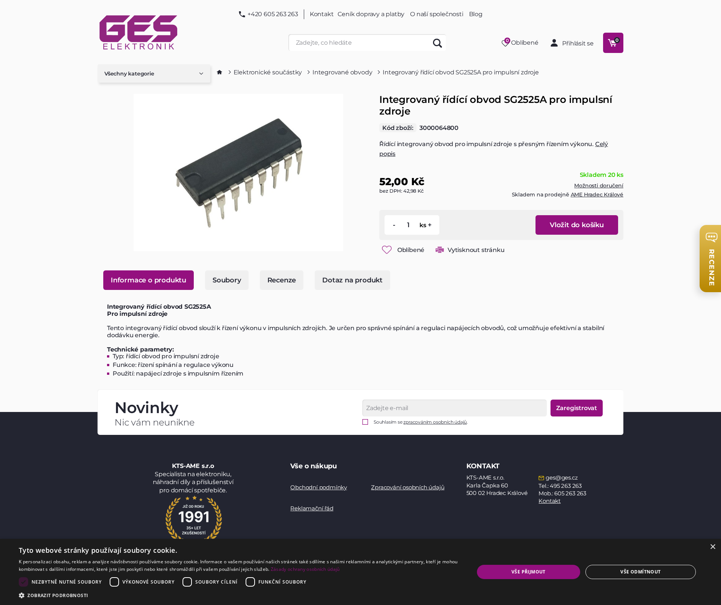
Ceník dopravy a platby (371, 14)
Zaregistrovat (576, 408)
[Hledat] (437, 42)
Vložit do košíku (577, 225)
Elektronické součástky (268, 72)
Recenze (281, 280)
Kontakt (322, 14)
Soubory (227, 280)
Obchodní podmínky (318, 487)
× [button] (712, 547)
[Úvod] (219, 72)
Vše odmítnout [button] (640, 572)
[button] (240, 595)
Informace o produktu (148, 280)
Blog (476, 14)
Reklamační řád (311, 508)
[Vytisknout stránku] (440, 250)
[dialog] (360, 572)
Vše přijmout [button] (528, 572)
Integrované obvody (342, 72)
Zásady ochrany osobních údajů (305, 569)
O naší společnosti (436, 14)
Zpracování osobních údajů (407, 487)
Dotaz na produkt (352, 280)
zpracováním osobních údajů (435, 422)
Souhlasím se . (421, 422)
